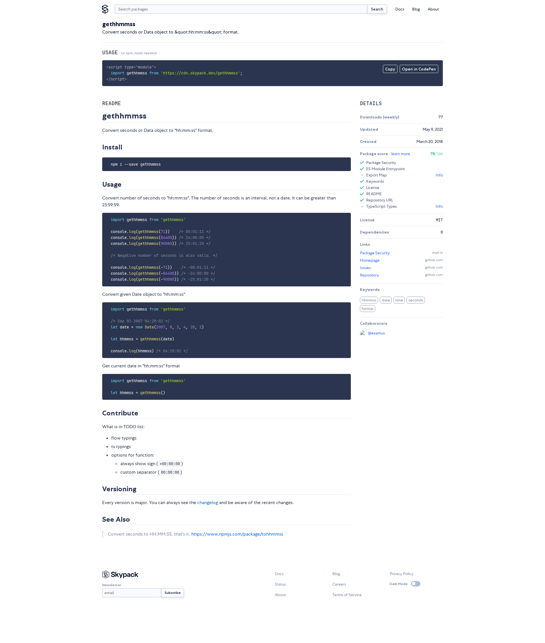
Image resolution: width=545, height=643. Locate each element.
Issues (365, 267)
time (399, 300)
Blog (416, 9)
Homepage (370, 260)
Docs (399, 9)
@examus (376, 333)
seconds (415, 300)
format (368, 308)
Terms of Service (347, 594)
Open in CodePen (419, 69)
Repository (369, 275)
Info (439, 175)
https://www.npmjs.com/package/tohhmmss (237, 534)
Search (377, 9)
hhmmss (369, 300)
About (433, 9)
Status (280, 584)
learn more (400, 153)
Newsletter (111, 585)
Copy (390, 69)
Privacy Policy (401, 573)
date (386, 300)
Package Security (375, 252)
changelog (207, 502)
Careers (339, 584)
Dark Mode (399, 584)
